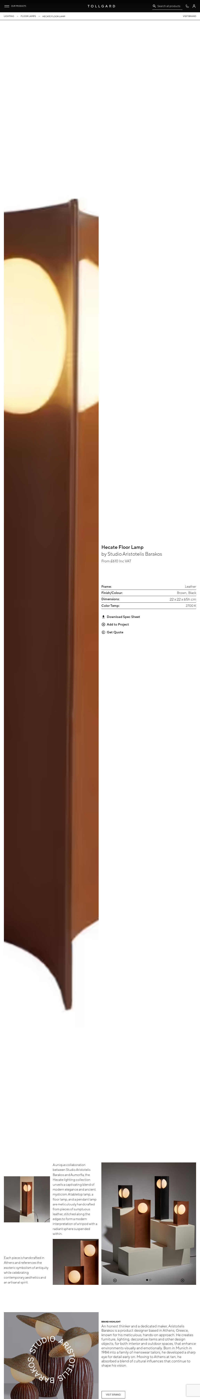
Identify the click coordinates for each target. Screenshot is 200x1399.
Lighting (9, 16)
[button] (7, 6)
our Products (18, 6)
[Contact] (187, 6)
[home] (101, 6)
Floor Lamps (28, 16)
